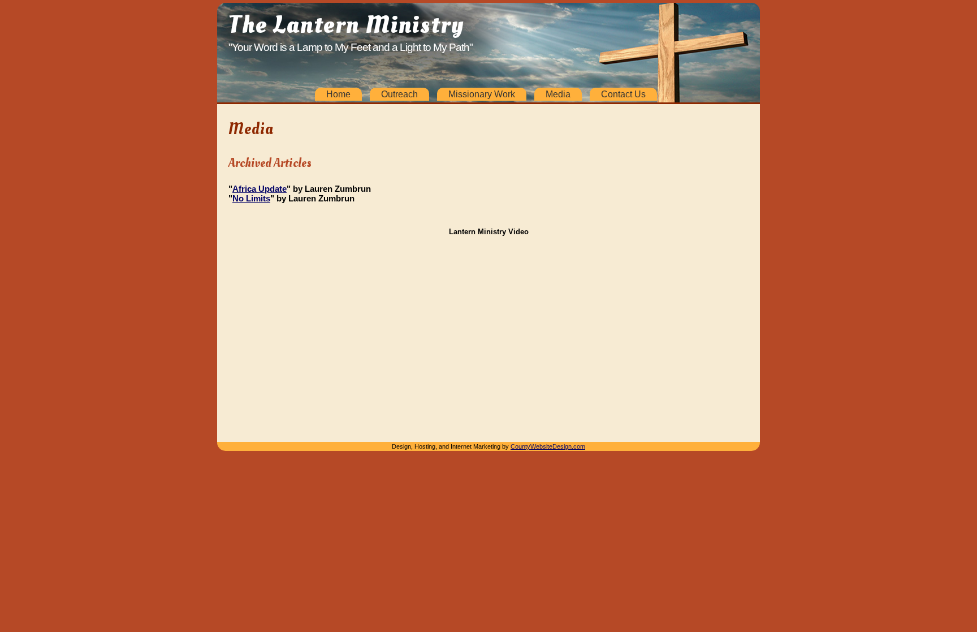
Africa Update (259, 189)
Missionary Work (481, 94)
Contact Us (623, 94)
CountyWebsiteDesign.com (548, 446)
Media (558, 94)
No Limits (251, 198)
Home (338, 94)
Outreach (399, 94)
